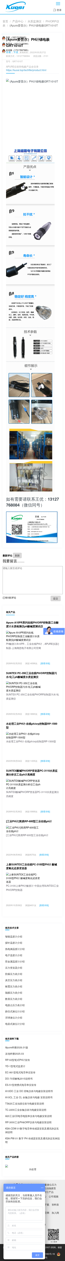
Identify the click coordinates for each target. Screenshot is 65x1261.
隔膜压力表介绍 (13, 992)
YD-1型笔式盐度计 (15, 1066)
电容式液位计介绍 (15, 1024)
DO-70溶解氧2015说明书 (19, 1078)
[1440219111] (4, 50)
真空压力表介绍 (13, 980)
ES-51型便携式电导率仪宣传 (20, 1085)
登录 (59, 10)
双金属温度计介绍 (15, 961)
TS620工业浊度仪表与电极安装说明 (24, 1103)
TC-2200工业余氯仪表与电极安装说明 (25, 1109)
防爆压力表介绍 (13, 974)
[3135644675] (4, 37)
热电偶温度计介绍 (15, 949)
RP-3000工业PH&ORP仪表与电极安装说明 (28, 1122)
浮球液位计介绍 (13, 1017)
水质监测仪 (34, 21)
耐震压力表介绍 (13, 986)
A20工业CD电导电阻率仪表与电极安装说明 (28, 1116)
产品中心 (17, 21)
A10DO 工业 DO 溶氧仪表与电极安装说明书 (29, 1091)
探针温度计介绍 (13, 942)
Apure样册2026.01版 (16, 1047)
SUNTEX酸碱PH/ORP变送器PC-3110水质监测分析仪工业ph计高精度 (32, 772)
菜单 (58, 3)
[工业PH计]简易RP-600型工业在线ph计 (29, 821)
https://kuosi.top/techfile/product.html (26, 70)
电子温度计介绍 (13, 955)
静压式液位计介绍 (15, 1011)
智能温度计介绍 (13, 936)
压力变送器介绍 (13, 967)
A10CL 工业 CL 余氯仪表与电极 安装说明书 (29, 1097)
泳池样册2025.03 (14, 1053)
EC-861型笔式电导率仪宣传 (20, 1072)
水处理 (32, 1169)
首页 (5, 21)
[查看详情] (45, 663)
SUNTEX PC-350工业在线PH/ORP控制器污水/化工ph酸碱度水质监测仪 (31, 675)
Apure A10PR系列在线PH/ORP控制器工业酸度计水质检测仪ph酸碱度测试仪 (32, 624)
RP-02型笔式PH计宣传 (17, 1060)
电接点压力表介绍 (15, 1005)
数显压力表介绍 (13, 999)
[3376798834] (4, 44)
